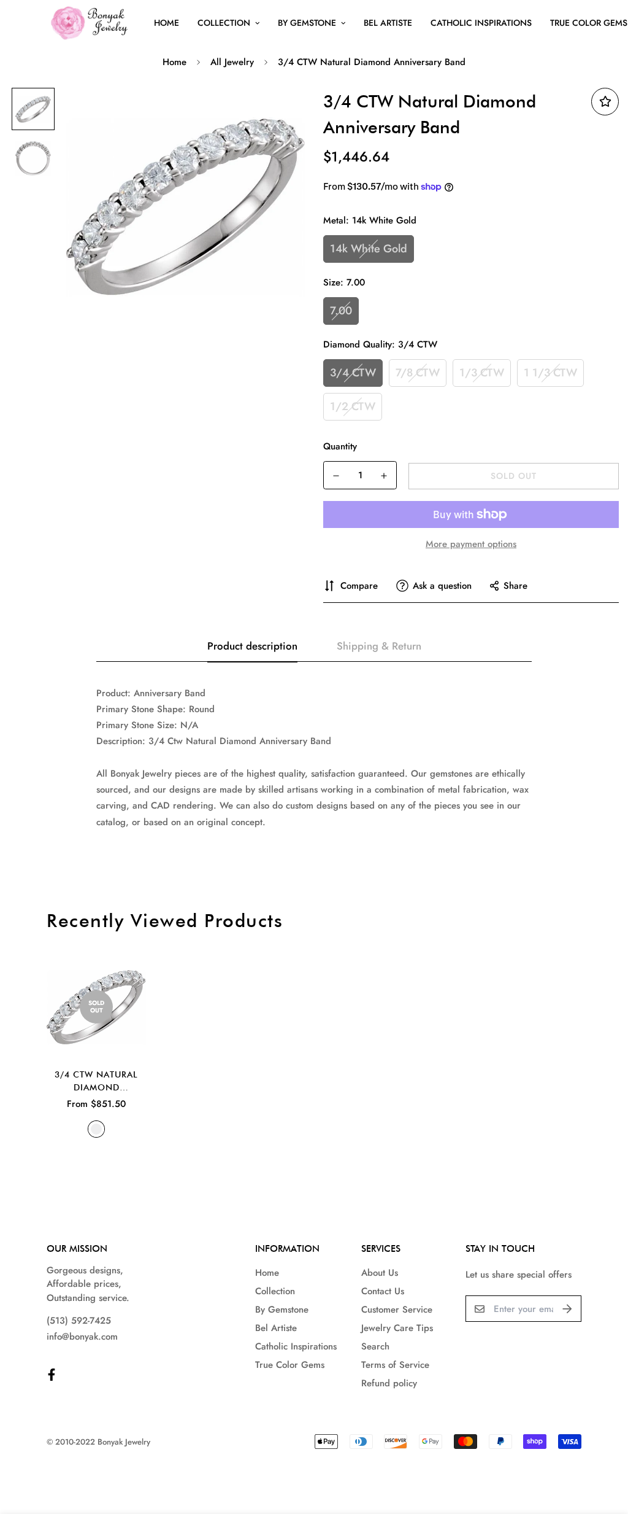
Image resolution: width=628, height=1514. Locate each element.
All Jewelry (232, 62)
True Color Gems (289, 1365)
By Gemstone (307, 23)
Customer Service (396, 1309)
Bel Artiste (388, 23)
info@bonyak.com (82, 1336)
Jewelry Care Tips (397, 1328)
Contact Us (382, 1291)
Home (166, 23)
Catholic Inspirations (481, 23)
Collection (223, 23)
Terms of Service (395, 1365)
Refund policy (389, 1383)
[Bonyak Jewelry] (91, 23)
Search (375, 1346)
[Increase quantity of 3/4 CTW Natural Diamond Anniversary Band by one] (384, 476)
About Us (379, 1272)
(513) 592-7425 (79, 1320)
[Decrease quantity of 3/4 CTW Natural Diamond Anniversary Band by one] (336, 476)
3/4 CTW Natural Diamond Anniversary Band (96, 1082)
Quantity (340, 446)
